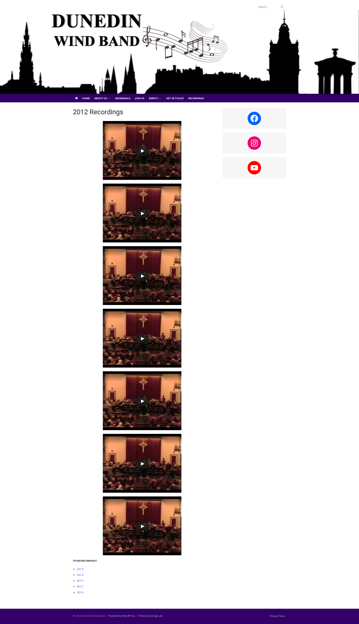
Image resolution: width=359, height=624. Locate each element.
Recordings (196, 98)
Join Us (139, 98)
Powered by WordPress (121, 615)
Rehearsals (123, 98)
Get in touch (175, 98)
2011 (80, 586)
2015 (80, 569)
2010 (80, 592)
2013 (80, 580)
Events (153, 98)
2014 (80, 575)
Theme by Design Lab (150, 615)
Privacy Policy (277, 616)
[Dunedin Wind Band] (179, 52)
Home (86, 98)
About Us (100, 98)
